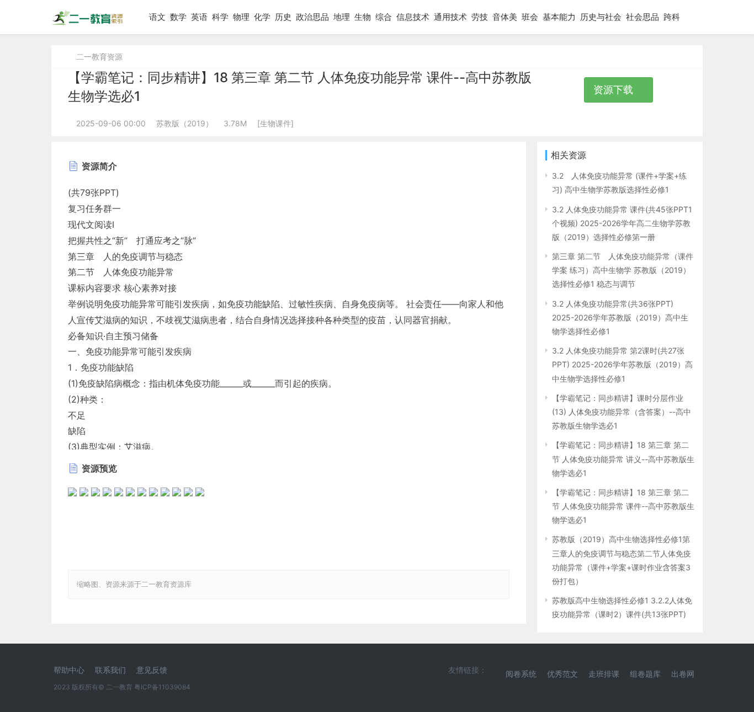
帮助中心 (69, 669)
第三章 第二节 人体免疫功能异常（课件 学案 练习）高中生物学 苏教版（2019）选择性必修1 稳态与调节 (622, 269)
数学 (178, 17)
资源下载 (614, 89)
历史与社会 (601, 17)
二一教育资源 (99, 56)
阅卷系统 (521, 673)
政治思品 (312, 17)
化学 (262, 17)
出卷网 (682, 673)
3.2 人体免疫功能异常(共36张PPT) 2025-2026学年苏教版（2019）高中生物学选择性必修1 (620, 317)
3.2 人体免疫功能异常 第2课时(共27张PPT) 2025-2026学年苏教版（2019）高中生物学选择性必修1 (622, 364)
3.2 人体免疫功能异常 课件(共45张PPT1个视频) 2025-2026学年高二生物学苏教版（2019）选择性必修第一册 (622, 223)
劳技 (479, 17)
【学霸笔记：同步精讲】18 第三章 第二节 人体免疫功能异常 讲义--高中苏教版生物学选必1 (623, 458)
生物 (362, 17)
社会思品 (642, 17)
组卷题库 (645, 673)
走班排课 (603, 673)
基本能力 (559, 17)
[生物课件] (275, 123)
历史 (283, 17)
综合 (383, 17)
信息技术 (412, 17)
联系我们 (110, 669)
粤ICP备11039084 (162, 687)
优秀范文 (562, 673)
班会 (530, 17)
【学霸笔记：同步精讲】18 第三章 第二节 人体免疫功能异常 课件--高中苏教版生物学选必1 (623, 506)
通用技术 (450, 17)
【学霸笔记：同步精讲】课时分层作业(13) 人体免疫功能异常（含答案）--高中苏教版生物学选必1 (621, 411)
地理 (341, 17)
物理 (241, 17)
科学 (220, 17)
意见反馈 (151, 669)
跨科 (671, 17)
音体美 (504, 17)
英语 (199, 17)
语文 (157, 17)
